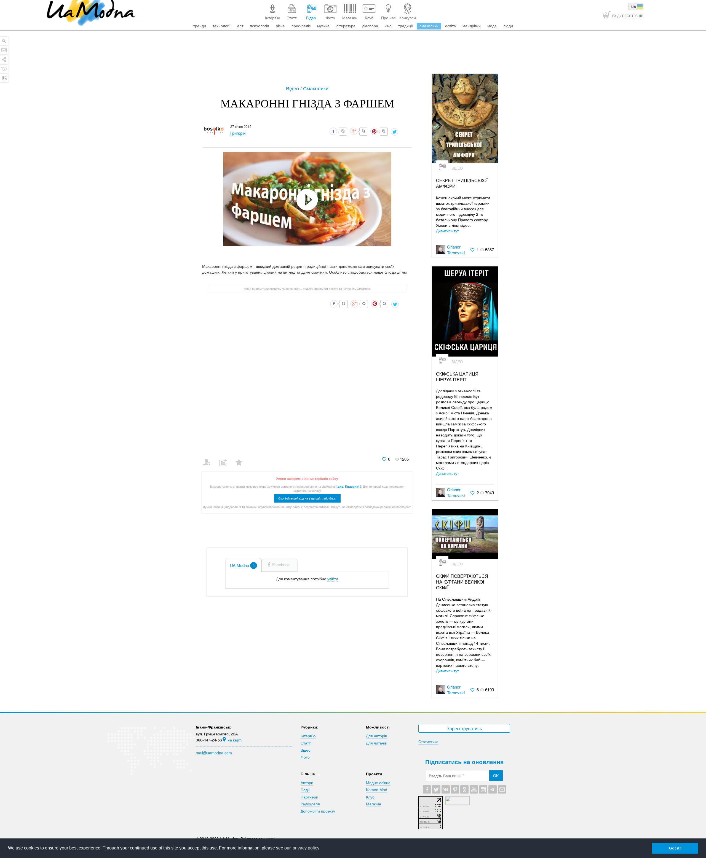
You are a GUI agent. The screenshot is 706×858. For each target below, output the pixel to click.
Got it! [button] (675, 848)
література (345, 25)
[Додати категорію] (225, 458)
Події (305, 789)
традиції (405, 25)
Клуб (370, 797)
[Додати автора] (209, 458)
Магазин (373, 803)
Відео (293, 88)
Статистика (428, 741)
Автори (307, 782)
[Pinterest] (455, 789)
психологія (259, 25)
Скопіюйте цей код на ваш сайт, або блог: (307, 498)
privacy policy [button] (306, 848)
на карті (235, 740)
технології (222, 25)
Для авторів (376, 735)
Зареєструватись (464, 728)
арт (240, 25)
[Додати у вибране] (241, 458)
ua (633, 6)
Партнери (309, 797)
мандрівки (471, 25)
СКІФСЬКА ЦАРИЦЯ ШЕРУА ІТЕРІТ (457, 377)
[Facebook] (427, 789)
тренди (199, 25)
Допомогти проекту (318, 811)
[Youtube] (474, 789)
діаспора (370, 25)
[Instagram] (483, 789)
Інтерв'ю (308, 735)
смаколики (428, 25)
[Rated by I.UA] (457, 803)
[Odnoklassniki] (464, 789)
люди (508, 25)
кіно (388, 25)
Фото (305, 757)
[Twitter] (436, 789)
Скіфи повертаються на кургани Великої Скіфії (462, 581)
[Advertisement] (353, 58)
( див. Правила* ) (348, 486)
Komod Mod (376, 789)
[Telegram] (492, 789)
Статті (306, 743)
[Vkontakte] (446, 789)
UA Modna (242, 565)
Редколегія (310, 803)
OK (496, 775)
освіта (450, 25)
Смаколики (315, 88)
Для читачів (376, 743)
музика (323, 25)
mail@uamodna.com (214, 753)
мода (492, 25)
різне (280, 25)
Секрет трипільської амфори (462, 183)
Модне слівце (378, 782)
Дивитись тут (447, 230)
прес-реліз (301, 25)
